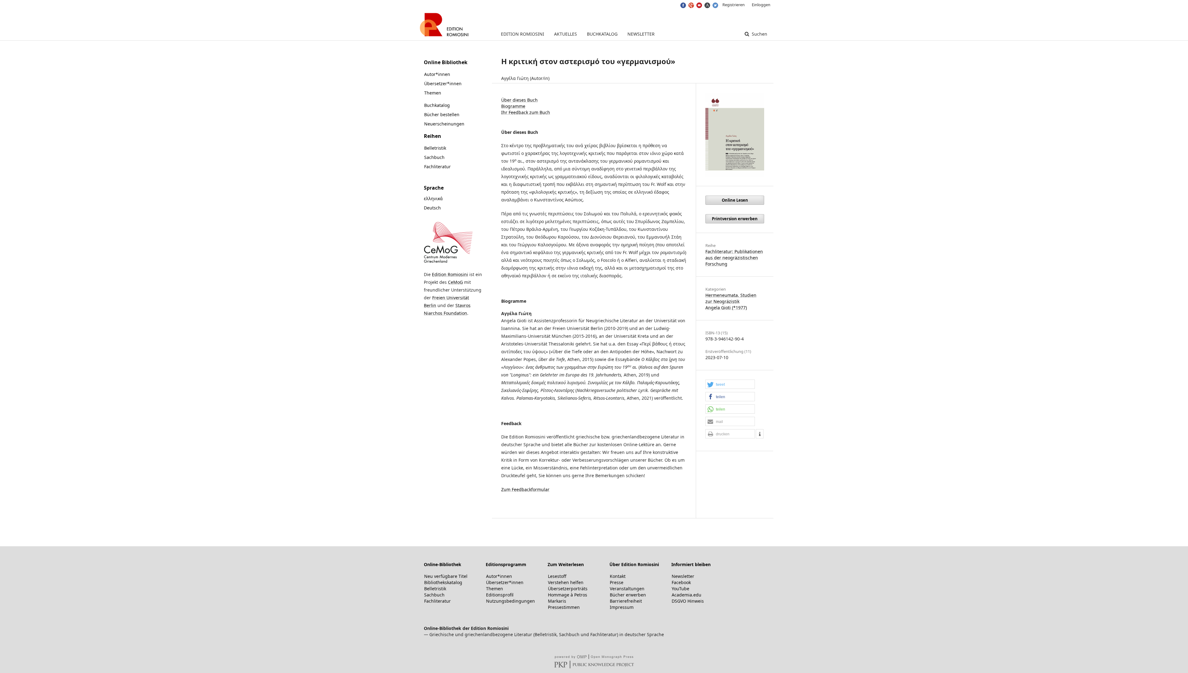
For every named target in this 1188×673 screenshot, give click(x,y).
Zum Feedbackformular (525, 489)
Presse (616, 582)
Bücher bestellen (441, 114)
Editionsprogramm (506, 564)
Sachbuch (434, 157)
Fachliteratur (437, 166)
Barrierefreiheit (626, 601)
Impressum (622, 607)
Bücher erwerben (628, 595)
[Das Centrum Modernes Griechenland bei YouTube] (698, 4)
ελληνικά (433, 198)
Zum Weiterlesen (566, 564)
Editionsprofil (500, 595)
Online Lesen (735, 200)
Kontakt (618, 576)
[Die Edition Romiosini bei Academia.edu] (706, 4)
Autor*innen (437, 74)
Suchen (759, 34)
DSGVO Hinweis (688, 601)
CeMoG (455, 282)
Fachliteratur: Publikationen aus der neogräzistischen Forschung (734, 258)
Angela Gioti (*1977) (726, 307)
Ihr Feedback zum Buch (525, 112)
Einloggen (761, 4)
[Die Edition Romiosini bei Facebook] (682, 4)
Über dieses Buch (519, 100)
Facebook (681, 582)
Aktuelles (565, 34)
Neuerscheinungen (444, 124)
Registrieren (733, 4)
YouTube (680, 589)
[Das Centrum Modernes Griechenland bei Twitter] (714, 4)
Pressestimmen (564, 607)
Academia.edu (686, 595)
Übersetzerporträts (568, 589)
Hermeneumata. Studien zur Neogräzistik (730, 298)
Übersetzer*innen (443, 83)
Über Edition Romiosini (634, 564)
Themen (432, 93)
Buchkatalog (602, 34)
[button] (730, 384)
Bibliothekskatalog (443, 582)
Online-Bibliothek (442, 564)
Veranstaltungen (627, 589)
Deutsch (432, 208)
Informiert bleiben (691, 564)
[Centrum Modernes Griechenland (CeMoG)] (448, 262)
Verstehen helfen (565, 582)
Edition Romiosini (522, 34)
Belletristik (435, 148)
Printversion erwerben (735, 219)
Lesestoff (557, 576)
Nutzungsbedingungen (510, 601)
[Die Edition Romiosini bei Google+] (690, 4)
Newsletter (641, 34)
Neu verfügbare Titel (445, 576)
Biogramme (513, 106)
